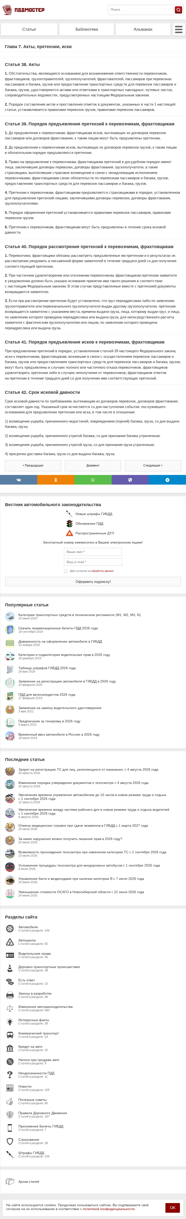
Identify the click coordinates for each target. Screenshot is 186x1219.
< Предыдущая (33, 465)
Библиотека (87, 29)
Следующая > (153, 465)
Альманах (143, 29)
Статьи (29, 29)
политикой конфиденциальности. (109, 1209)
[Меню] (178, 29)
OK (173, 1208)
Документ (93, 465)
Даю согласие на (92, 570)
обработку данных (102, 570)
